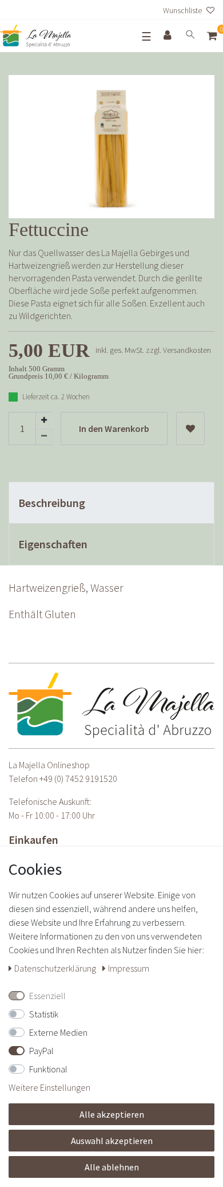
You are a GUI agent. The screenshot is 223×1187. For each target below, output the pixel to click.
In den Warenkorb (114, 428)
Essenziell (47, 995)
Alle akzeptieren (111, 1114)
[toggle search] (190, 36)
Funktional (48, 1069)
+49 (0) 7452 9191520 (78, 778)
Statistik (43, 1014)
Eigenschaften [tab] (52, 544)
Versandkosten (187, 350)
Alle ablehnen (112, 1167)
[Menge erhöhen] (44, 420)
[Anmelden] (169, 36)
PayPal (41, 1050)
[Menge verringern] (44, 437)
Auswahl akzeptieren (112, 1140)
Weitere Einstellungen (49, 1087)
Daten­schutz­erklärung (56, 968)
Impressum (128, 968)
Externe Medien (58, 1032)
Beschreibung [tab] (51, 503)
